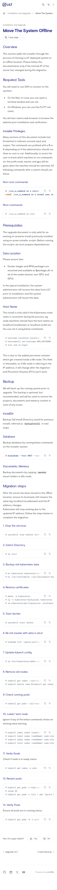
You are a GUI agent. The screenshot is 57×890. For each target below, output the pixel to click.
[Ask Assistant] (50, 191)
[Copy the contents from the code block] (45, 191)
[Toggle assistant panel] (48, 4)
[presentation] (28, 192)
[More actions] (53, 5)
